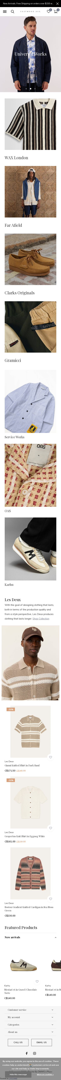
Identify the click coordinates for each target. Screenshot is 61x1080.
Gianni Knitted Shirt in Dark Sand (22, 765)
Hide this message (18, 1074)
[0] (55, 11)
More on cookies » (45, 1074)
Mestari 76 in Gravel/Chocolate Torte (20, 991)
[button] (4, 11)
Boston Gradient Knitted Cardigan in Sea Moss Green (29, 909)
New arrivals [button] (12, 937)
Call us (18, 1042)
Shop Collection (41, 618)
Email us (42, 1042)
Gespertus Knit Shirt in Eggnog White (25, 836)
